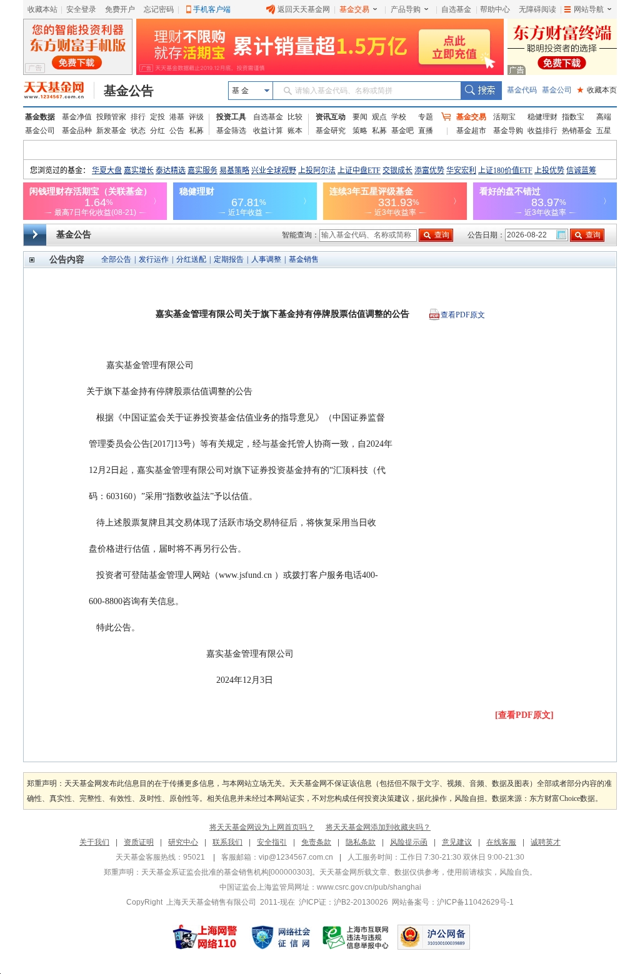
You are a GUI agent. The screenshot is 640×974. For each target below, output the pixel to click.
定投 (157, 116)
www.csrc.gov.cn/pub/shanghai (369, 887)
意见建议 (457, 842)
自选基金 (456, 9)
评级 (196, 116)
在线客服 (501, 842)
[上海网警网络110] (205, 937)
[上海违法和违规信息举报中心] (356, 937)
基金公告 (129, 90)
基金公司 (557, 90)
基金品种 (77, 130)
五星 (603, 130)
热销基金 (577, 130)
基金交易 (354, 9)
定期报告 (229, 259)
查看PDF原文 (463, 315)
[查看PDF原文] (524, 715)
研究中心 (183, 842)
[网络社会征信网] (280, 937)
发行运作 (154, 259)
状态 (138, 130)
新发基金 (111, 130)
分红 (157, 130)
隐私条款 (361, 842)
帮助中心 (495, 9)
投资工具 (231, 116)
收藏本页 (597, 90)
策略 (360, 130)
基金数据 (40, 116)
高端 (603, 116)
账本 (295, 130)
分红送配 (191, 259)
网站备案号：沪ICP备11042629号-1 (453, 902)
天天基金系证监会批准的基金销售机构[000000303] (226, 872)
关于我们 (94, 842)
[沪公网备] (434, 937)
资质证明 (139, 842)
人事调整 (266, 259)
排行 (138, 116)
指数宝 (573, 116)
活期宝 (504, 116)
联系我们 (227, 842)
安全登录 (81, 9)
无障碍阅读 (537, 9)
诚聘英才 (546, 842)
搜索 (481, 90)
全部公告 (116, 259)
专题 (425, 116)
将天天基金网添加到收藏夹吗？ (378, 827)
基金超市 (471, 130)
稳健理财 (543, 116)
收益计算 (268, 130)
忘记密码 (159, 9)
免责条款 (316, 842)
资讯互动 (331, 116)
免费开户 (120, 9)
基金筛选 (231, 130)
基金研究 (331, 130)
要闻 (360, 116)
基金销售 (304, 259)
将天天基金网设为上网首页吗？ (261, 827)
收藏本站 (43, 9)
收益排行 (543, 130)
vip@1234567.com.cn (296, 857)
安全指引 (272, 842)
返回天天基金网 (304, 9)
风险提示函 (409, 842)
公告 (176, 130)
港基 (176, 116)
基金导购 (508, 130)
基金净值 (77, 116)
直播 (425, 130)
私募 (196, 130)
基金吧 (402, 130)
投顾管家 (111, 116)
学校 (398, 116)
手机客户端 (212, 9)
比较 (295, 116)
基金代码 (522, 90)
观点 (379, 116)
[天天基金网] (59, 90)
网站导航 (589, 9)
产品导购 (406, 9)
